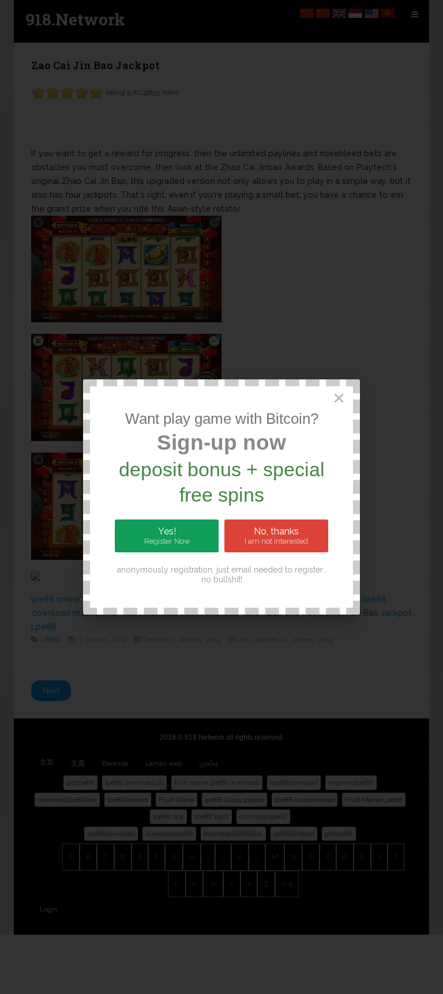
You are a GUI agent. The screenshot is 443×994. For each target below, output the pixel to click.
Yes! (167, 535)
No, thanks (276, 535)
